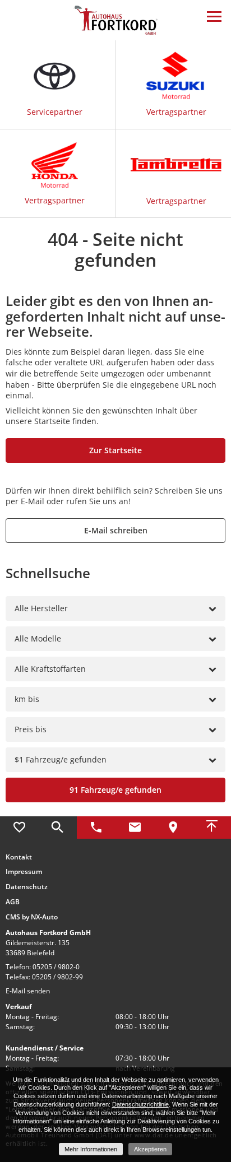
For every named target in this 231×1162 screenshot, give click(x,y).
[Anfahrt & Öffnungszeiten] (173, 827)
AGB (13, 902)
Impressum (24, 871)
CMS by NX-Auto (32, 917)
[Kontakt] (135, 827)
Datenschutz (27, 886)
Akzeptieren (150, 1149)
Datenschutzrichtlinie (140, 1104)
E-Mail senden (28, 991)
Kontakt (19, 857)
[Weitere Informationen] (115, 19)
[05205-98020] (96, 827)
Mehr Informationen (90, 1149)
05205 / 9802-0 (56, 967)
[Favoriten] (19, 827)
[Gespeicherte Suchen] (58, 827)
